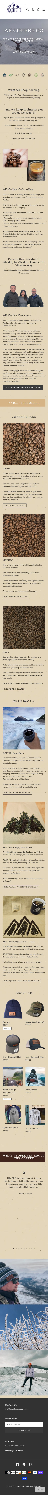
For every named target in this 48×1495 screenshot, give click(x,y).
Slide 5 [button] (24, 1249)
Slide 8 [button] (31, 1249)
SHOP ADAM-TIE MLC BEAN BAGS (21, 887)
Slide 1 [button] (14, 1249)
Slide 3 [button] (19, 1249)
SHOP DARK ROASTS (14, 689)
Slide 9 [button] (34, 1249)
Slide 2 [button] (16, 1249)
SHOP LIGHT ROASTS (14, 505)
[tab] (14, 1249)
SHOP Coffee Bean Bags (17, 793)
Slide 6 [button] (26, 1249)
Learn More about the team (23, 387)
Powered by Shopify (34, 1486)
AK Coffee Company (20, 1486)
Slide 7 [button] (29, 1249)
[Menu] (43, 9)
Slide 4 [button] (21, 1249)
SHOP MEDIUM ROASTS (16, 597)
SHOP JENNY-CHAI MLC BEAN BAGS (21, 981)
